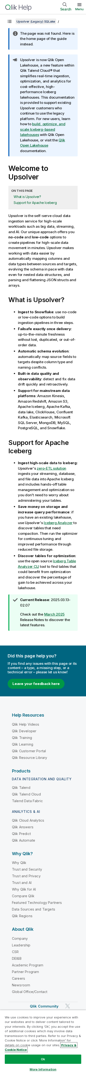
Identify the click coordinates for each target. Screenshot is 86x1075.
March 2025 (54, 614)
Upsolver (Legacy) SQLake (35, 21)
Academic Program (27, 965)
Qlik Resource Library (29, 758)
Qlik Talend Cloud (26, 794)
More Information (43, 1069)
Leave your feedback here (36, 683)
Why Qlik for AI (24, 889)
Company (20, 938)
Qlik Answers (22, 827)
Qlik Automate (23, 840)
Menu (79, 9)
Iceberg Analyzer (58, 523)
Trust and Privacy (26, 876)
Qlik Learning (22, 744)
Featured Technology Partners (37, 903)
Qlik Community (44, 1006)
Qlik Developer (24, 731)
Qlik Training (22, 738)
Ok (43, 1059)
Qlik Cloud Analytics (28, 820)
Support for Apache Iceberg (35, 203)
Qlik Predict (21, 834)
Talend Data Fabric (27, 801)
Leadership (21, 945)
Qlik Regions (22, 916)
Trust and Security (27, 869)
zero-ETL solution (51, 468)
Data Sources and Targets (33, 909)
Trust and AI (22, 883)
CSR (15, 952)
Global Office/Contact (29, 992)
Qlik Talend (21, 788)
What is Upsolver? (27, 197)
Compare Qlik (23, 896)
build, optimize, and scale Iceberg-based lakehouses (42, 129)
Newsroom (21, 985)
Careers (18, 978)
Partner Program (25, 972)
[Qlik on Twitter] (67, 1006)
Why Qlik (19, 863)
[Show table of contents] (9, 21)
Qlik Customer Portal (29, 751)
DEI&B (17, 958)
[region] (43, 1042)
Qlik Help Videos (25, 724)
